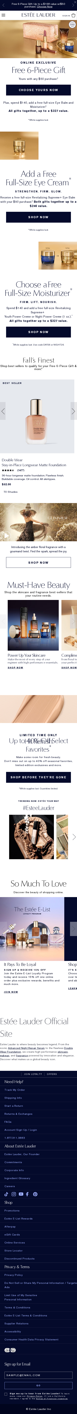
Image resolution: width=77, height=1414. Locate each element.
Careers (9, 1186)
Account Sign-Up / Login (20, 1130)
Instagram (14, 1194)
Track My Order (14, 1090)
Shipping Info (13, 1098)
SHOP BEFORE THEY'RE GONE (38, 777)
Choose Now (44, 6)
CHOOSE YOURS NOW (38, 90)
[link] (37, 416)
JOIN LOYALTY (33, 1074)
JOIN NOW (11, 992)
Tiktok (6, 1194)
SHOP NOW (38, 217)
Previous (3, 5)
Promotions (12, 1210)
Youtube (21, 1194)
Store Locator (13, 1250)
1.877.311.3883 (14, 1138)
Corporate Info (14, 1170)
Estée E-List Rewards (18, 1218)
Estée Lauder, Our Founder (22, 1154)
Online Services (14, 1242)
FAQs (8, 1122)
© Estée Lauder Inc (38, 1409)
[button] (2, 411)
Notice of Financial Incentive (52, 1398)
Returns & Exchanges (18, 1114)
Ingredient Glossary (17, 1178)
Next (73, 5)
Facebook (28, 1194)
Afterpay (10, 1226)
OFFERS (52, 1074)
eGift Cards (12, 1234)
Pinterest (35, 1194)
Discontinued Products (19, 1258)
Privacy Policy (35, 1396)
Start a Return (13, 1106)
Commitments (13, 1162)
